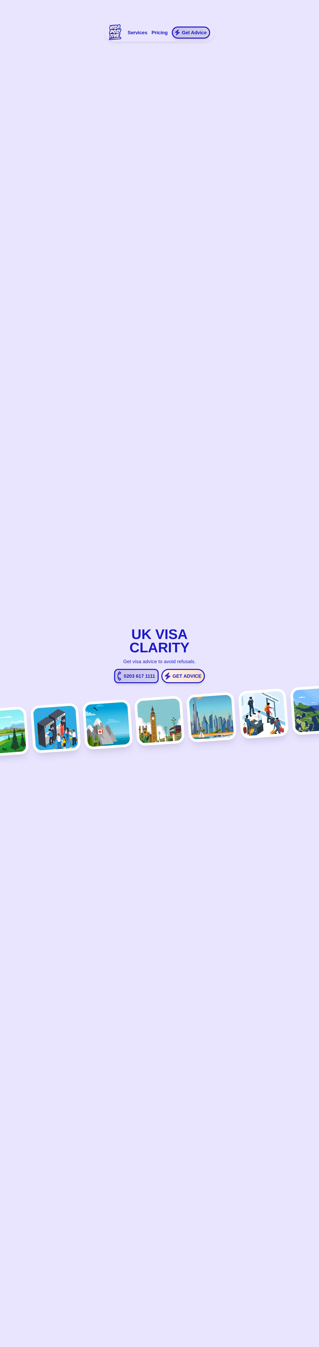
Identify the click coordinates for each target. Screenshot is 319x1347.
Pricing (160, 32)
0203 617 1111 (139, 676)
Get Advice (194, 32)
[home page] (115, 32)
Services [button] (137, 32)
